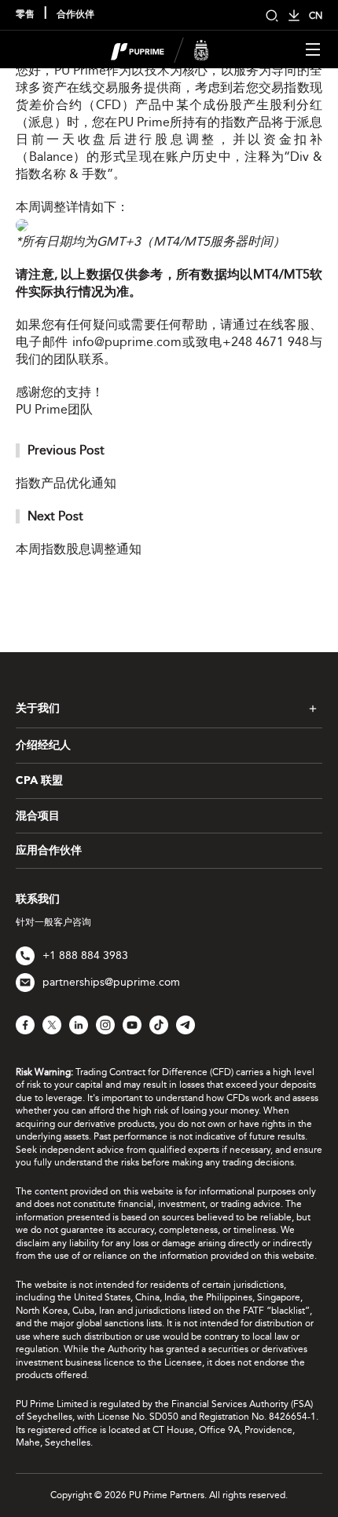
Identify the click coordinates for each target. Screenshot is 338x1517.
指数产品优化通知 (66, 483)
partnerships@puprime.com (111, 982)
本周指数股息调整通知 (78, 549)
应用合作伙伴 (49, 850)
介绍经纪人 (43, 745)
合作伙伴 (75, 15)
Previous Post (66, 450)
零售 (25, 15)
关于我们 (38, 708)
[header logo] (160, 48)
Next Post (55, 516)
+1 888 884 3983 (85, 955)
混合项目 (38, 816)
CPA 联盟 (39, 780)
